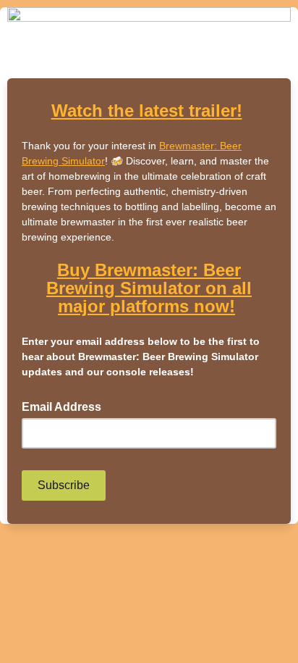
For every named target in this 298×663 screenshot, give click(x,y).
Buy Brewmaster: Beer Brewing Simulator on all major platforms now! (149, 288)
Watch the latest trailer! (146, 110)
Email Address (66, 406)
